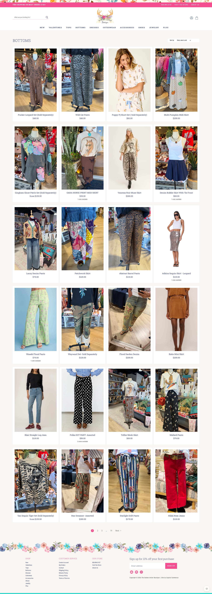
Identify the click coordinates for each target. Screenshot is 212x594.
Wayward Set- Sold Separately (82, 354)
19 (111, 531)
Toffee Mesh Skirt (129, 435)
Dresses (94, 27)
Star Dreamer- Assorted (82, 515)
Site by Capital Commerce (170, 578)
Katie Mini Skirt (176, 354)
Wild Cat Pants (82, 115)
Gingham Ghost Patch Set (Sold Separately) (35, 192)
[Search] (47, 17)
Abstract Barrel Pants (129, 273)
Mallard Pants (176, 435)
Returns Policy (63, 573)
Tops (68, 27)
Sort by (172, 40)
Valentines (55, 27)
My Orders (62, 565)
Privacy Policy (63, 575)
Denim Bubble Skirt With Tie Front (176, 192)
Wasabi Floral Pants (35, 354)
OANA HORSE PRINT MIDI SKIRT (82, 192)
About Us (195, 5)
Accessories (127, 27)
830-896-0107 (166, 5)
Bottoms (81, 27)
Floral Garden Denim (129, 354)
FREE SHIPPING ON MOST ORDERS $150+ (29, 5)
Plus (165, 27)
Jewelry (154, 27)
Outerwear (109, 27)
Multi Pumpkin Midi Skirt (176, 115)
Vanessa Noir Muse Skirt (129, 192)
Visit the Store (181, 5)
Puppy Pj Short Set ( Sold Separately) (129, 115)
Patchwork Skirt (82, 273)
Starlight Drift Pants (129, 515)
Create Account (64, 562)
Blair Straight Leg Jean (35, 435)
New (42, 27)
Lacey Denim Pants (35, 273)
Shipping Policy (63, 570)
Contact (61, 568)
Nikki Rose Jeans (176, 515)
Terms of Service (64, 578)
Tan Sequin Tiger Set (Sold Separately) (35, 515)
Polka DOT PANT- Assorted (82, 435)
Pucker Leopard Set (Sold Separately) (35, 115)
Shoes (141, 27)
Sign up (171, 566)
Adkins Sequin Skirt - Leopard (176, 273)
